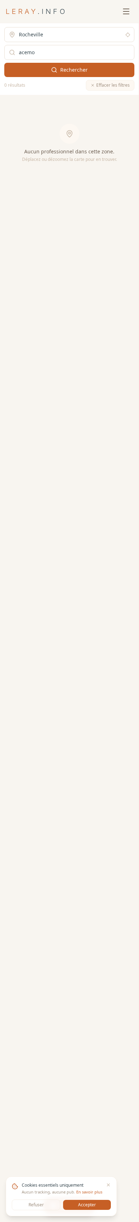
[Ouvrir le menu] (126, 11)
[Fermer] (108, 1184)
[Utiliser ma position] (127, 34)
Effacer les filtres (113, 85)
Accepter (87, 1205)
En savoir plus (89, 1192)
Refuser (36, 1205)
